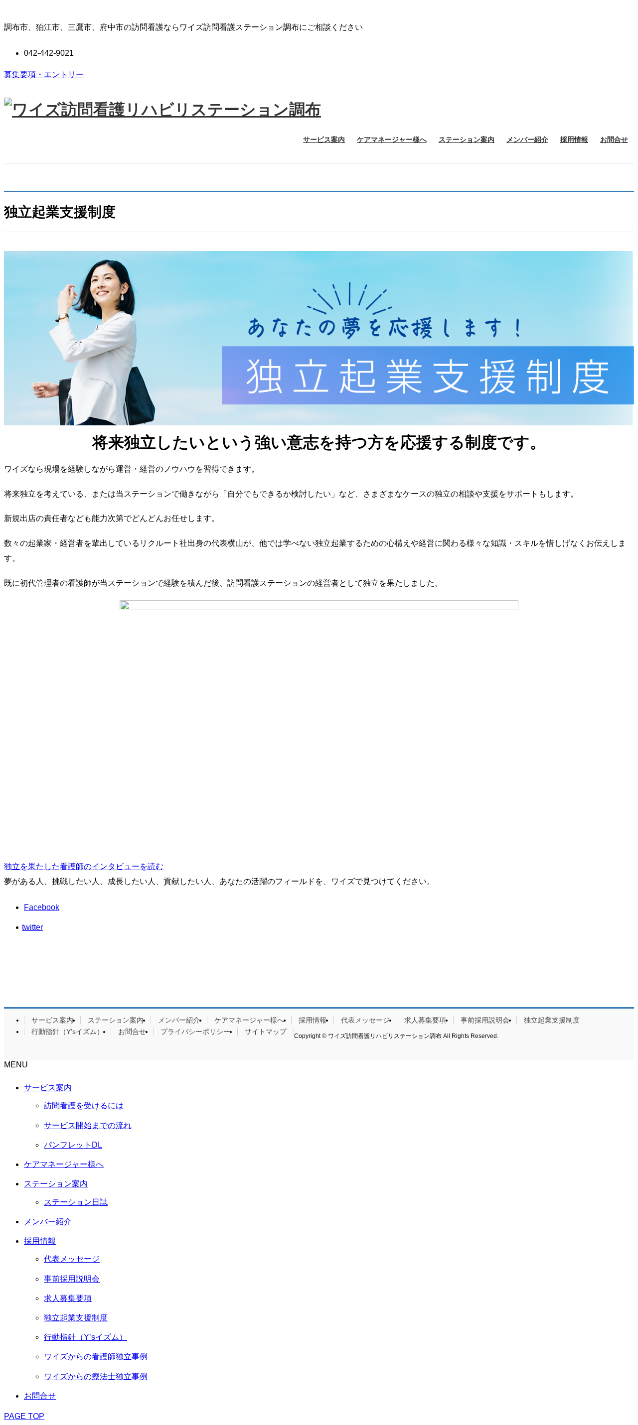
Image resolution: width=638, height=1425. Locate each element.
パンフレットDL (73, 1145)
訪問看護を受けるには (84, 1105)
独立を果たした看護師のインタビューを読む (83, 866)
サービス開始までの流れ (88, 1125)
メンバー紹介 (179, 1020)
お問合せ (132, 1032)
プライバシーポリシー (195, 1032)
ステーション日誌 (76, 1202)
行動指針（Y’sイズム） (67, 1032)
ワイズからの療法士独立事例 (96, 1376)
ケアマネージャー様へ (249, 1020)
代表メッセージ (365, 1020)
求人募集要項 (425, 1020)
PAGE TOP (24, 1416)
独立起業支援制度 (552, 1020)
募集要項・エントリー (44, 74)
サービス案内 (52, 1020)
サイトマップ (266, 1032)
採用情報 (312, 1020)
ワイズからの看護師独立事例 (96, 1356)
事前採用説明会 (485, 1020)
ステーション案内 (116, 1020)
